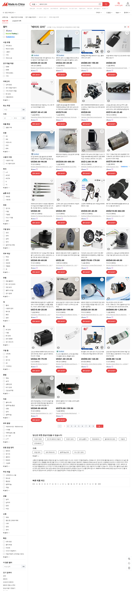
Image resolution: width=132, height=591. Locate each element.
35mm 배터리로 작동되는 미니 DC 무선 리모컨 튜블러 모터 (42, 106)
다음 (99, 426)
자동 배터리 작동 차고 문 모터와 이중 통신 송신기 (118, 57)
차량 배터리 (95, 439)
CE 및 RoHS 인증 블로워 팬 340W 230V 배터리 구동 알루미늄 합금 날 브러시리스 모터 (42, 158)
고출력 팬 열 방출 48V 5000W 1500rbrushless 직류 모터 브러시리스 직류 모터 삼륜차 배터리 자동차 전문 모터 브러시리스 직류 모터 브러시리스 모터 (68, 107)
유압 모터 (46, 8)
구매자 (98, 12)
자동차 (123, 439)
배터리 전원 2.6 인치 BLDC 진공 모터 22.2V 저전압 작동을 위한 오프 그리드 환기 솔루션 (93, 304)
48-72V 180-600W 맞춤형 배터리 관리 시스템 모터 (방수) (117, 205)
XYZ (99, 484)
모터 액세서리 (54, 8)
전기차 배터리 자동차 (54, 439)
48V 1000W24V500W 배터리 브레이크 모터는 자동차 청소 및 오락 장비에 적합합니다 (93, 107)
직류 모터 (89, 8)
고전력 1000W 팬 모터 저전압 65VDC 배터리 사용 (93, 205)
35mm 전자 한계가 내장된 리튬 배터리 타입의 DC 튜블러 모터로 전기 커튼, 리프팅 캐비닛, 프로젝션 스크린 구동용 (42, 206)
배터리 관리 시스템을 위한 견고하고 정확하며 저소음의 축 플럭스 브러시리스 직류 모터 (67, 59)
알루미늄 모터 (64, 8)
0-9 (34, 484)
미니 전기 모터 (73, 8)
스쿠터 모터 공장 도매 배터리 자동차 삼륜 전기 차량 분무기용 (67, 205)
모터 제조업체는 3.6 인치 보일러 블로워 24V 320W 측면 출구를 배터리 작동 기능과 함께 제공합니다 (42, 403)
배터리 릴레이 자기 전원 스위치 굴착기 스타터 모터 (67, 402)
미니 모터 (39, 8)
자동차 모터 (82, 8)
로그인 (128, 5)
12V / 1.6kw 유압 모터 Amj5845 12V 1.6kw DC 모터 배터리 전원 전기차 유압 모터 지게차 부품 (118, 156)
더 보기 (35, 456)
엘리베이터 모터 (110, 439)
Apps (117, 12)
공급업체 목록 (16, 21)
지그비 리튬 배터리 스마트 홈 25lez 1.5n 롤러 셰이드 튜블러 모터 (67, 355)
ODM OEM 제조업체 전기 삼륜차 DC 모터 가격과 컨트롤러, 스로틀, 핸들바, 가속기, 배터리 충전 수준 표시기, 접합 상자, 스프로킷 (42, 304)
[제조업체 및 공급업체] (13, 4)
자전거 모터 (70, 439)
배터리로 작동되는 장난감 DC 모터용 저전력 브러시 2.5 (67, 155)
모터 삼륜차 (83, 439)
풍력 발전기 (97, 8)
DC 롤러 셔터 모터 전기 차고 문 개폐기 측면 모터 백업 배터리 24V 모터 (92, 353)
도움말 (108, 12)
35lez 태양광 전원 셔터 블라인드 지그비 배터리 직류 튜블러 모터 (43, 59)
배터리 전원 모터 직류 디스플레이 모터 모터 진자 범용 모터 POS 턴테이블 (67, 254)
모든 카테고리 (9, 12)
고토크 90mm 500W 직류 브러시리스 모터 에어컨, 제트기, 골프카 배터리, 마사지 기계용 (42, 354)
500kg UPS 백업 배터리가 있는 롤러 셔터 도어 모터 (92, 57)
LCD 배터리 (38, 443)
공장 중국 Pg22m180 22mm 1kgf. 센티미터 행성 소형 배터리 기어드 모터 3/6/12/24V (118, 354)
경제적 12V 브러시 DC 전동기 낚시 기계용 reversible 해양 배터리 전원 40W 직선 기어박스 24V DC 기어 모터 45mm (93, 156)
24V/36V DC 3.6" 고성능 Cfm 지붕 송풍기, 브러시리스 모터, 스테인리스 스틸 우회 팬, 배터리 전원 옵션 (42, 255)
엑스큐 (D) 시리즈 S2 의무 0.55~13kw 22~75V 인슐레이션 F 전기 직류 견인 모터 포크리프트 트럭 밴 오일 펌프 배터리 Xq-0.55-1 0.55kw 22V (118, 304)
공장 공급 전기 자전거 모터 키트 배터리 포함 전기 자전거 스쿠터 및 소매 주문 (68, 304)
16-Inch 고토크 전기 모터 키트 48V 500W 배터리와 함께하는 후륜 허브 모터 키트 (92, 255)
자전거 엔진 (38, 439)
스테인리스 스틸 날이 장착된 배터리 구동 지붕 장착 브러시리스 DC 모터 (117, 254)
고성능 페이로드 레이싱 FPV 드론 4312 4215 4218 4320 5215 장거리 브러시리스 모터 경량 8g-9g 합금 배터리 (117, 107)
